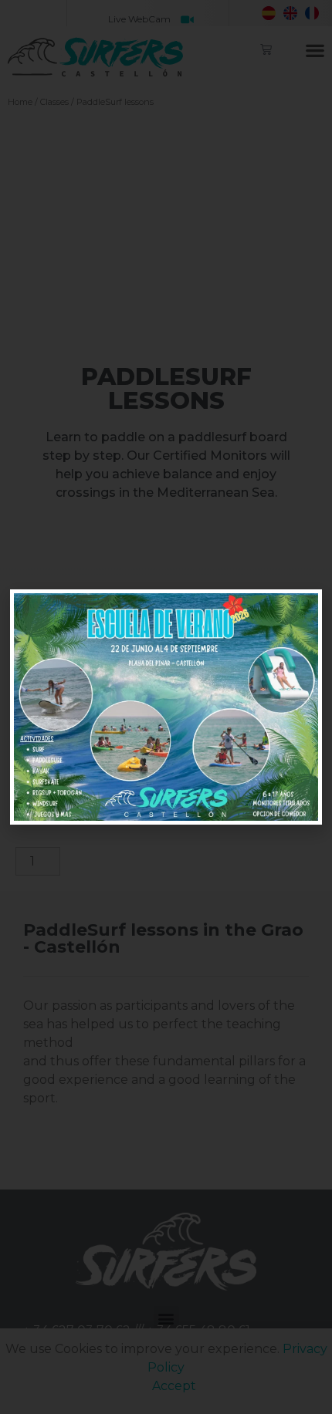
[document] (166, 707)
